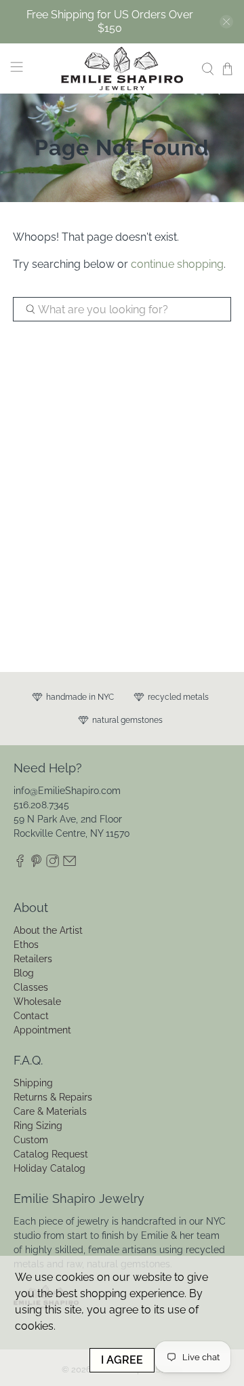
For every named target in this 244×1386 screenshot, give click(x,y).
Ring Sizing (38, 1125)
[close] (226, 21)
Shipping (33, 1082)
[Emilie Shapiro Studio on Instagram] (52, 863)
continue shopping (177, 264)
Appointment (42, 1030)
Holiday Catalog (49, 1168)
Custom (31, 1139)
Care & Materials (50, 1111)
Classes (31, 987)
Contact (31, 1015)
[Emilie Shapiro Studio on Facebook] (20, 863)
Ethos (26, 944)
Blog (24, 973)
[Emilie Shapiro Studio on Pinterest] (36, 863)
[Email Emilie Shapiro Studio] (69, 863)
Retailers (33, 958)
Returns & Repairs (53, 1097)
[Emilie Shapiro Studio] (122, 68)
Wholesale (37, 1001)
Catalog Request (51, 1154)
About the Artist (48, 930)
